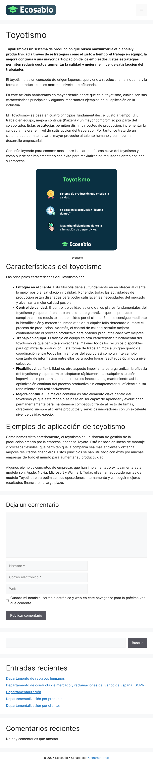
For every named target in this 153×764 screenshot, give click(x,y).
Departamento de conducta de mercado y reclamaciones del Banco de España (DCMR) (76, 685)
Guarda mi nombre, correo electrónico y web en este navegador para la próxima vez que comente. (77, 600)
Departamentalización (23, 692)
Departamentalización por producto (34, 699)
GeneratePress (99, 758)
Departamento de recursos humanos (35, 678)
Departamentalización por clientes (33, 706)
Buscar (137, 643)
